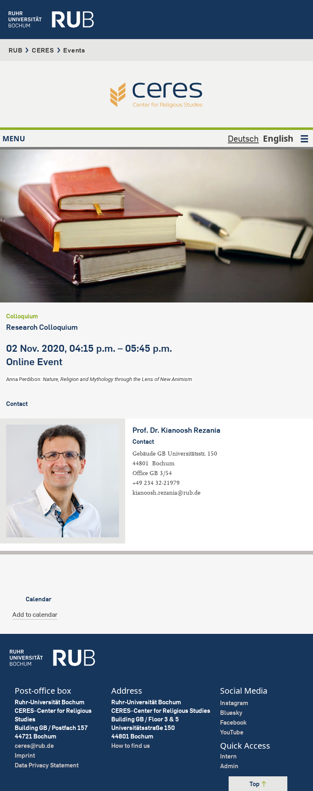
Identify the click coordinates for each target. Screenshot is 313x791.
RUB (15, 50)
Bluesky (231, 713)
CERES (43, 50)
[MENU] (304, 138)
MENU (13, 138)
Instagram (234, 703)
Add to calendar (34, 614)
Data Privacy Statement (47, 765)
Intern (228, 756)
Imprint (25, 755)
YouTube (231, 732)
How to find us (130, 745)
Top (255, 784)
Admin (229, 766)
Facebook (233, 722)
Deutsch (243, 138)
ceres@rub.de (34, 745)
